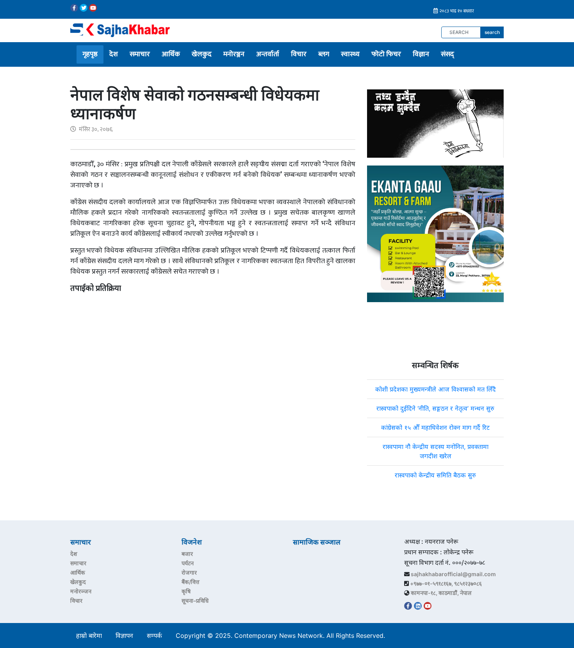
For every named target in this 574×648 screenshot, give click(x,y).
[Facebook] (74, 8)
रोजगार (189, 572)
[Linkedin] (418, 606)
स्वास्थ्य (350, 54)
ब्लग (323, 54)
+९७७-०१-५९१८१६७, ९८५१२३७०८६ (446, 583)
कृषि (186, 591)
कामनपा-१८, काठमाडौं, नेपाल (441, 592)
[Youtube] (93, 8)
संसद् (447, 54)
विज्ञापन (124, 635)
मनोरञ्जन (233, 54)
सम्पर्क (154, 635)
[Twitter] (83, 8)
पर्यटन (188, 563)
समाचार (140, 54)
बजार (187, 553)
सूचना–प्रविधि (195, 600)
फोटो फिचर (386, 54)
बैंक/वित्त (191, 582)
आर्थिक (171, 54)
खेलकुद (202, 54)
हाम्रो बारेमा (89, 635)
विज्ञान (421, 54)
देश (113, 54)
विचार (299, 54)
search (492, 32)
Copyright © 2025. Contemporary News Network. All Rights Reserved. (282, 635)
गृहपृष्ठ (90, 54)
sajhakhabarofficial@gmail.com (453, 574)
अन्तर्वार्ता (267, 54)
